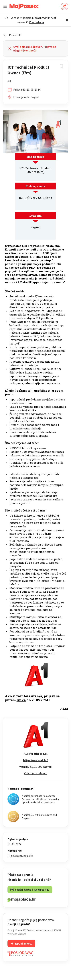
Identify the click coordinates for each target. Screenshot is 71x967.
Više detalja (36, 22)
